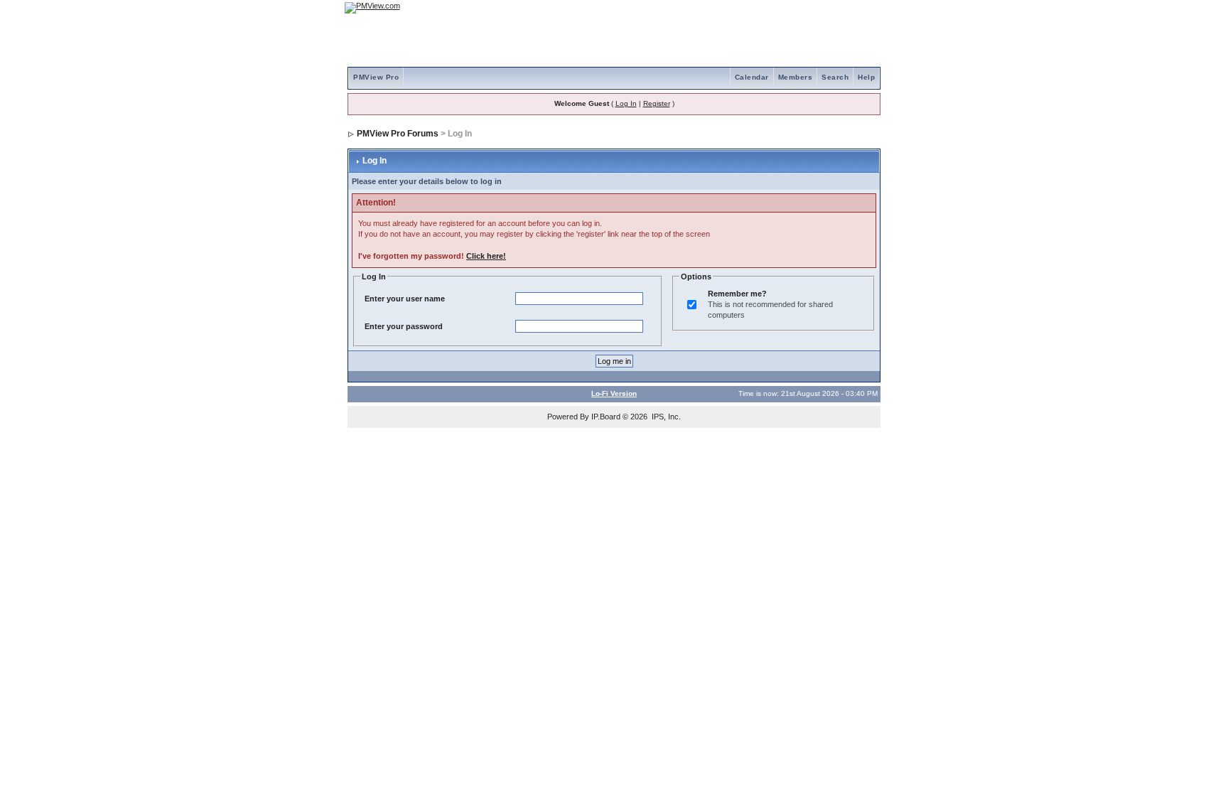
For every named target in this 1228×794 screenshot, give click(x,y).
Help (866, 77)
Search (835, 77)
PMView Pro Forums (397, 134)
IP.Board (605, 416)
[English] (823, 7)
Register (656, 103)
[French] (862, 7)
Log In (626, 103)
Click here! (486, 256)
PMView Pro (376, 77)
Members (795, 77)
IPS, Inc (665, 416)
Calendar (752, 77)
